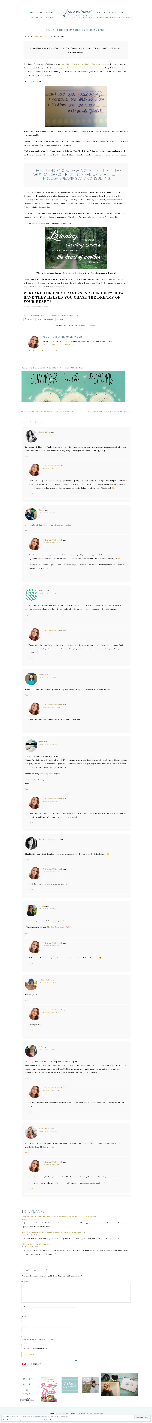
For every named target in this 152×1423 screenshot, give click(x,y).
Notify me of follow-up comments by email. (39, 1339)
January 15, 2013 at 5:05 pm (51, 872)
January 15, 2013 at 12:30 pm (48, 842)
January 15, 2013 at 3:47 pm (47, 982)
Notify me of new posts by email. (34, 1348)
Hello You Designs (95, 1413)
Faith (76, 329)
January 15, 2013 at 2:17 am (47, 435)
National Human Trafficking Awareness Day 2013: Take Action (47, 411)
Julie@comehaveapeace (49, 839)
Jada (41, 741)
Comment (26, 1281)
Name (24, 1306)
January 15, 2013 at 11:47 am (48, 744)
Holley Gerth (44, 1128)
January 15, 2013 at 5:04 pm (51, 1012)
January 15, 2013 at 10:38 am (51, 542)
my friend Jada (38, 223)
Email (24, 1316)
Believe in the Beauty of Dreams (34, 1244)
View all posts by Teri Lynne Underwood (58, 344)
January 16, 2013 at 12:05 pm (51, 1164)
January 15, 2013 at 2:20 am (51, 468)
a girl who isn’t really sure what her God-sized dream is (84, 64)
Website (25, 1326)
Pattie (41, 510)
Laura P (42, 674)
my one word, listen (73, 273)
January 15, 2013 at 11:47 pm (51, 1090)
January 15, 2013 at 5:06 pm (51, 801)
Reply (27, 456)
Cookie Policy (48, 1420)
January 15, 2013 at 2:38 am (51, 633)
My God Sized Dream (56, 927)
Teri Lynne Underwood (76, 12)
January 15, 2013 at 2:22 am (47, 593)
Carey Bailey (44, 432)
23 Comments (92, 325)
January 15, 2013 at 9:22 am (47, 677)
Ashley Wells (44, 980)
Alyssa (42, 906)
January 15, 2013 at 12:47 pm (48, 908)
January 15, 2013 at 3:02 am (47, 513)
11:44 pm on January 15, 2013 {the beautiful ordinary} (108, 411)
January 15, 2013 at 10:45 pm (48, 1049)
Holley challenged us (41, 36)
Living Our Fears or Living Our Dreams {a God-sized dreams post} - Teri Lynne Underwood (57, 1216)
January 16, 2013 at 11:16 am (48, 1131)
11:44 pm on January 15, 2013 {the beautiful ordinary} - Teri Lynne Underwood (51, 1232)
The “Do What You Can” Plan (80, 68)
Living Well (82, 329)
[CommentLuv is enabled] (31, 1365)
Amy (41, 1046)
